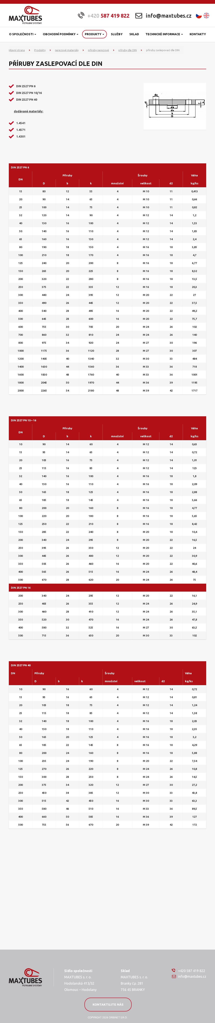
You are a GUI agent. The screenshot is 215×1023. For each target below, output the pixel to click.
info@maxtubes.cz (168, 16)
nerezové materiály (67, 50)
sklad (134, 34)
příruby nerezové (98, 50)
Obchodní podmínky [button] (59, 34)
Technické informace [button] (163, 34)
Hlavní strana (17, 50)
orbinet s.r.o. (118, 1017)
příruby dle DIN (127, 50)
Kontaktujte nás (108, 1004)
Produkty (40, 50)
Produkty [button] (93, 34)
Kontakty (198, 34)
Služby (117, 34)
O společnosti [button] (21, 34)
